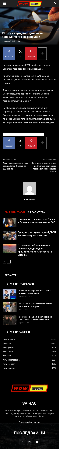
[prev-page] (4, 261)
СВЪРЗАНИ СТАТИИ (15, 212)
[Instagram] (29, 442)
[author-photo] (29, 195)
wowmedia (29, 199)
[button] (4, 3)
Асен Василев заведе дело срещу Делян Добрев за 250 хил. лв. (16, 166)
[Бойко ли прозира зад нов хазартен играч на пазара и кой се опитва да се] (9, 294)
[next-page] (9, 261)
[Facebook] (22, 442)
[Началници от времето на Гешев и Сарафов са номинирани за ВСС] (9, 222)
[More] (42, 53)
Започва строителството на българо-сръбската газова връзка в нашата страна (44, 167)
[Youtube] (37, 442)
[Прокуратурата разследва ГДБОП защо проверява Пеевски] (9, 235)
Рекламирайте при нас (29, 422)
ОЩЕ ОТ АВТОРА (36, 212)
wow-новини (7, 29)
